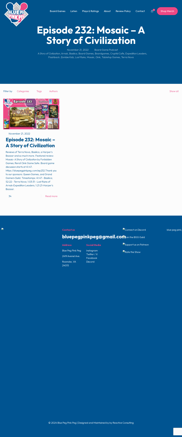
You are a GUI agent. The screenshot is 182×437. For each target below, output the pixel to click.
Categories (23, 91)
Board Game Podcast (106, 49)
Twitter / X (92, 254)
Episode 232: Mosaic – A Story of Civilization (30, 142)
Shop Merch (167, 11)
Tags (39, 91)
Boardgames (102, 53)
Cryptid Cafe (117, 53)
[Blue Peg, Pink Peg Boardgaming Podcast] (16, 14)
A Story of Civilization (49, 53)
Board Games (86, 53)
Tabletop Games (111, 57)
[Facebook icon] (86, 428)
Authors (53, 91)
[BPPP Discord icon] (96, 428)
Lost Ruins (80, 57)
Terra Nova (127, 57)
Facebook (91, 257)
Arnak (64, 53)
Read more (51, 196)
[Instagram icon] (94, 428)
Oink (98, 57)
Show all (174, 91)
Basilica (73, 53)
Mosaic (90, 57)
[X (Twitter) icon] (89, 428)
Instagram (92, 250)
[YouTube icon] (91, 428)
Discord (90, 261)
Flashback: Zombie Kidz (61, 57)
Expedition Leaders (135, 53)
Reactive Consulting (123, 422)
